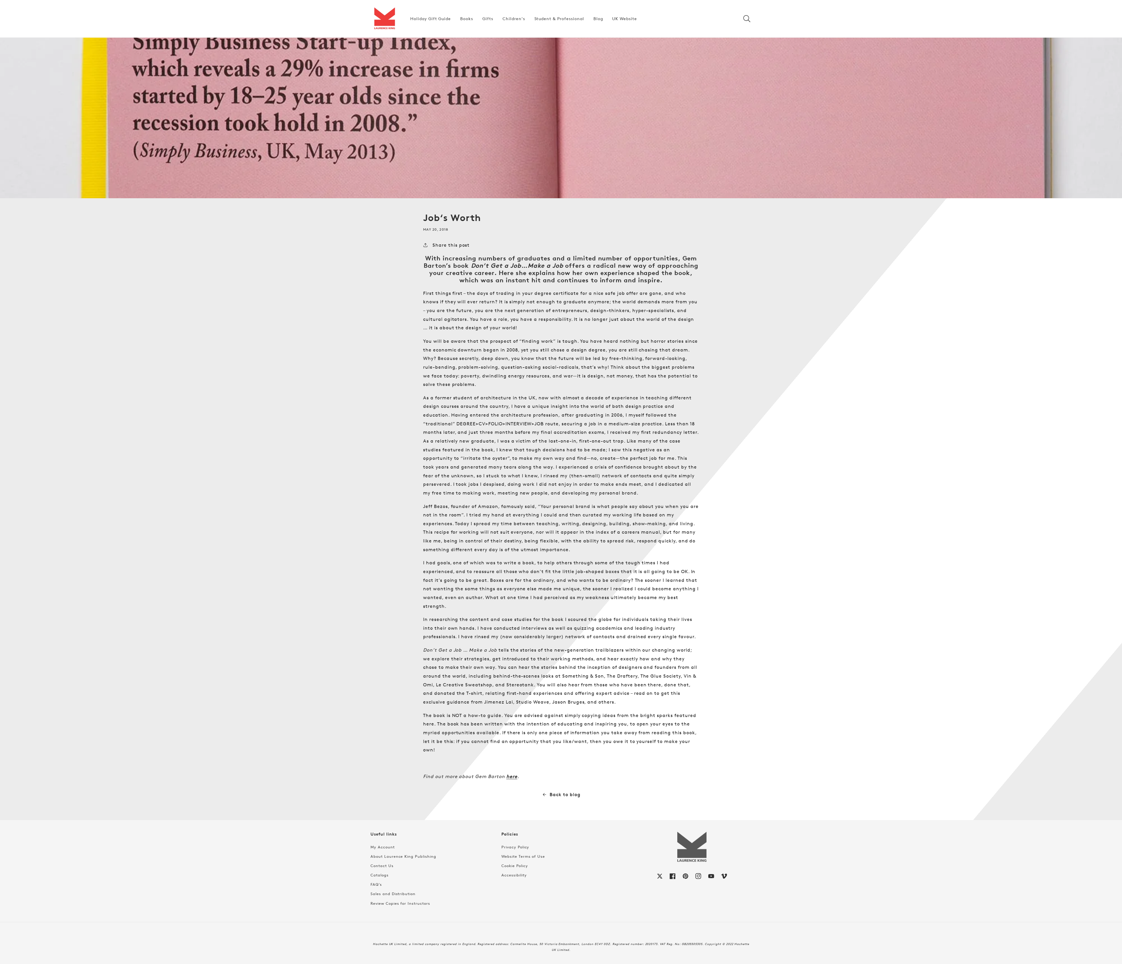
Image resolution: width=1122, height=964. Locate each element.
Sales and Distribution (392, 893)
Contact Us (382, 865)
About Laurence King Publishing (403, 856)
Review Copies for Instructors (400, 903)
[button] (747, 18)
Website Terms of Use (523, 856)
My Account (382, 847)
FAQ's (376, 884)
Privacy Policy (515, 847)
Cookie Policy (514, 865)
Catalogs (379, 875)
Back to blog (565, 794)
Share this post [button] (451, 245)
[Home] (384, 19)
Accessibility (514, 875)
